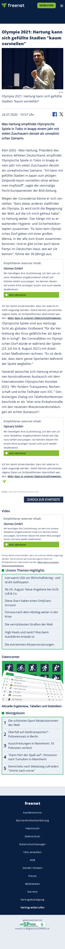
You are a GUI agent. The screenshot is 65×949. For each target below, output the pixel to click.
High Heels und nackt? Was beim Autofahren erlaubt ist (27, 634)
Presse (32, 876)
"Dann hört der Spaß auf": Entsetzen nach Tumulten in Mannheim (32, 757)
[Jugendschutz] (32, 924)
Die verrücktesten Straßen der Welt (29, 624)
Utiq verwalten (32, 852)
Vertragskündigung (32, 899)
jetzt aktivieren (17, 295)
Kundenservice (32, 812)
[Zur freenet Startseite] (13, 4)
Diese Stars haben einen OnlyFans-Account (28, 603)
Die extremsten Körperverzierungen (29, 644)
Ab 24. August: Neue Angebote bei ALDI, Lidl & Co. (32, 591)
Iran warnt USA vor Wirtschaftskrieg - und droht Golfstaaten (32, 580)
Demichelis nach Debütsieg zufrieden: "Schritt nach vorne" (33, 768)
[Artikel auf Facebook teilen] (55, 114)
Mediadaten (32, 883)
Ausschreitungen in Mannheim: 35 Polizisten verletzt (31, 745)
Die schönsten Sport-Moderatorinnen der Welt (33, 723)
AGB (32, 860)
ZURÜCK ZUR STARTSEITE (43, 499)
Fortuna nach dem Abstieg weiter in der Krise (31, 614)
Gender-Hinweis (32, 868)
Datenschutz (32, 836)
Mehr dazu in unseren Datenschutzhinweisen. (35, 318)
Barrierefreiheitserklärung (32, 820)
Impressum (32, 828)
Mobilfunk (47, 5)
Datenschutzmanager (32, 844)
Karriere (32, 891)
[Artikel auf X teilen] (61, 114)
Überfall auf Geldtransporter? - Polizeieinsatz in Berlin (28, 734)
